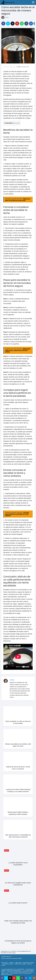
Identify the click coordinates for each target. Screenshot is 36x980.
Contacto (11, 962)
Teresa (6, 17)
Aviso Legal (4, 962)
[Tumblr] (26, 23)
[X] (13, 23)
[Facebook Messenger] (8, 23)
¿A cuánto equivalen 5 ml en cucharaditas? (12, 969)
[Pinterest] (17, 23)
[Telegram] (30, 978)
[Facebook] (3, 23)
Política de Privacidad (20, 964)
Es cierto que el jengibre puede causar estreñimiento (17, 969)
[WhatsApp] (22, 23)
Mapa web (18, 962)
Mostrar (16, 123)
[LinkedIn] (31, 23)
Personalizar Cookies (28, 962)
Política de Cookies (8, 964)
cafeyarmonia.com (6, 956)
